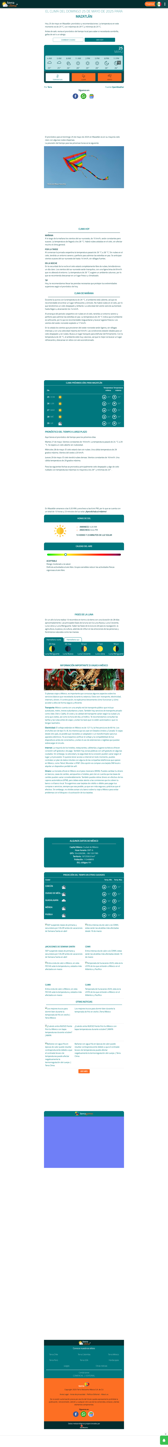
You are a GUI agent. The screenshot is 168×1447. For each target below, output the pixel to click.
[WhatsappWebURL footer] (83, 1414)
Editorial (90, 1375)
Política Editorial (93, 1394)
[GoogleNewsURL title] (91, 96)
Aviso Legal (64, 1394)
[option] (57, 77)
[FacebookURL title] (75, 96)
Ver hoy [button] (99, 39)
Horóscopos (114, 1360)
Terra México (113, 1354)
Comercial (78, 1375)
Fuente (114, 87)
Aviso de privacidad (77, 1394)
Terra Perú (53, 1360)
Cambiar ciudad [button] (68, 39)
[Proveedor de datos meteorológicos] (84, 1426)
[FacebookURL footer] (76, 1414)
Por (48, 87)
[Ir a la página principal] (10, 4)
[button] (17, 90)
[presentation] (119, 63)
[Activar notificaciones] (153, 1440)
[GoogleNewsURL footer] (91, 1414)
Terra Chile (53, 1354)
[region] (84, 117)
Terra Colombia (84, 1354)
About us (104, 1394)
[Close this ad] (166, 1434)
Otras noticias (101, 1365)
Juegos (66, 1365)
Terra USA (84, 1360)
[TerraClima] (159, 4)
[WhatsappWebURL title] (83, 96)
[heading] (84, 1071)
